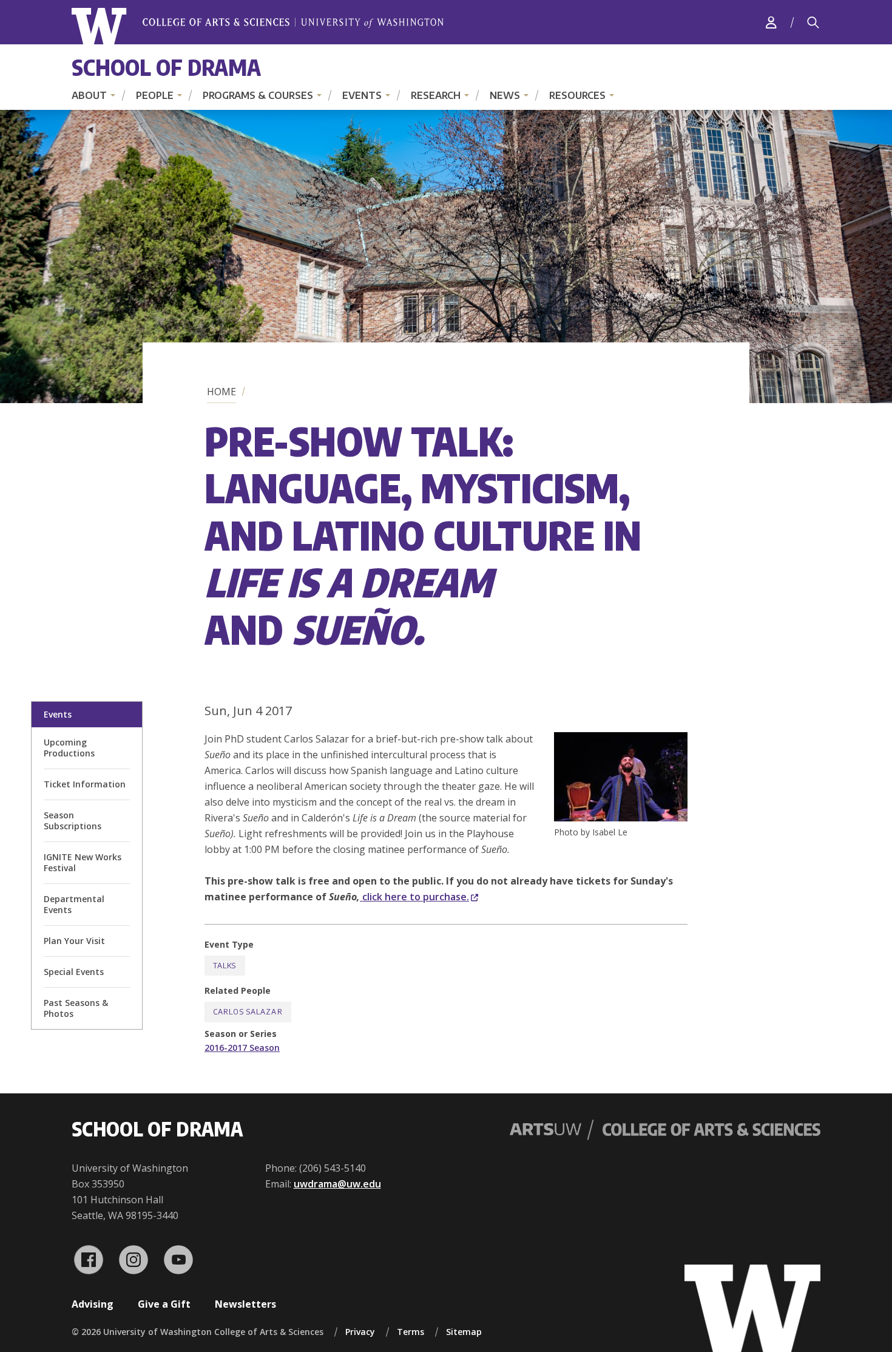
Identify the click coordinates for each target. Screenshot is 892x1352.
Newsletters (245, 1304)
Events (362, 95)
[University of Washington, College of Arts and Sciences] (258, 26)
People (155, 95)
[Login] (771, 22)
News (505, 95)
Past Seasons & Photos (76, 1008)
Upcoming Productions (69, 747)
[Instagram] (133, 1260)
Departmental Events (74, 904)
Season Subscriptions (72, 820)
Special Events (74, 971)
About (89, 95)
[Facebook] (89, 1260)
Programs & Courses (258, 95)
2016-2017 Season (242, 1047)
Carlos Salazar (248, 1011)
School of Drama (166, 67)
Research (436, 95)
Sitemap (464, 1331)
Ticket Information (85, 784)
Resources (577, 95)
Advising (92, 1304)
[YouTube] (178, 1260)
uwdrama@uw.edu (337, 1184)
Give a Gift (164, 1304)
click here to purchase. (414, 896)
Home (221, 391)
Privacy (360, 1331)
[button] (621, 817)
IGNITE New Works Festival (82, 862)
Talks (225, 965)
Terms (410, 1331)
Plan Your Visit (74, 940)
